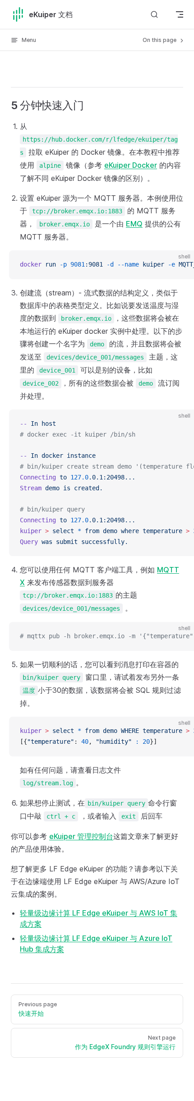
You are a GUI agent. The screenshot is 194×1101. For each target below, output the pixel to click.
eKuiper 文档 (51, 14)
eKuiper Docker (130, 165)
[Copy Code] (180, 265)
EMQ (134, 223)
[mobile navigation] (179, 14)
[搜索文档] (154, 14)
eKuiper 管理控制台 (81, 836)
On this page (160, 40)
